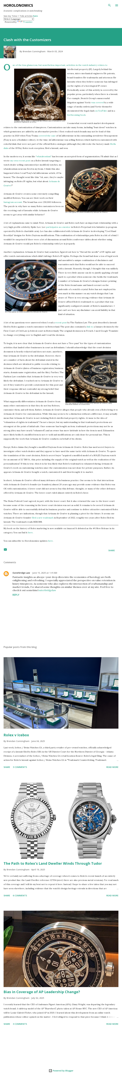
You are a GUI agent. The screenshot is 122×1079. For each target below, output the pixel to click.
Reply (15, 594)
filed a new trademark (42, 517)
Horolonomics (18, 5)
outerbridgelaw (47, 590)
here (35, 16)
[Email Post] (5, 550)
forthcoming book (76, 115)
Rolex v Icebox (16, 734)
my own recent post (20, 160)
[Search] (109, 5)
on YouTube (101, 110)
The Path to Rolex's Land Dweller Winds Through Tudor (53, 863)
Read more (112, 767)
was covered (97, 102)
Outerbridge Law (21, 572)
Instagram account (13, 202)
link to (90, 326)
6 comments (20, 895)
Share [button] (111, 550)
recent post (61, 322)
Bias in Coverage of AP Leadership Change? (42, 991)
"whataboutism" (43, 156)
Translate (28, 22)
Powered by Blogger (62, 1070)
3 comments (20, 767)
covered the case (47, 135)
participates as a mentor (58, 227)
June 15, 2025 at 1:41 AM (44, 572)
